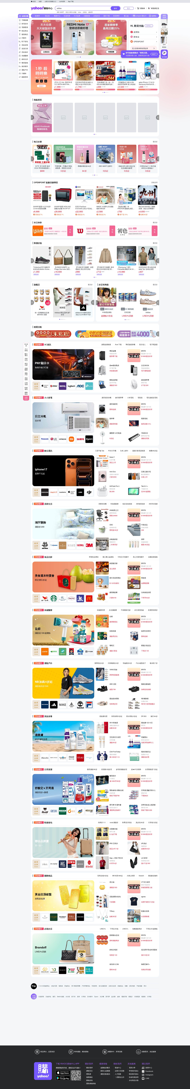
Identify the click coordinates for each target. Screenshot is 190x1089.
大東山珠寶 (131, 875)
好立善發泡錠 (139, 610)
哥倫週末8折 (127, 663)
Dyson (96, 996)
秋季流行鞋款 (127, 822)
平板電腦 (139, 986)
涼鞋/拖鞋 (132, 986)
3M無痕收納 (140, 504)
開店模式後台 (133, 1074)
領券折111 (102, 822)
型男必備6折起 (102, 875)
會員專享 (116, 16)
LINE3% (103, 929)
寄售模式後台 (133, 1071)
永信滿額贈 (113, 610)
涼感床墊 (41, 996)
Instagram (149, 1075)
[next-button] (157, 334)
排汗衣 (73, 996)
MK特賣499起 (117, 875)
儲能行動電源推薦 (138, 451)
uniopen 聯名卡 (141, 16)
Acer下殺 (118, 344)
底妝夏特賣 (103, 716)
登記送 (47, 16)
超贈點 (154, 16)
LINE (147, 1078)
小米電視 (130, 397)
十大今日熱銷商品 (43, 986)
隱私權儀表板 (91, 1083)
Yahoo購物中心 (41, 8)
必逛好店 (97, 16)
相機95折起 (153, 451)
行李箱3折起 (153, 822)
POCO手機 (112, 451)
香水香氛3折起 (131, 716)
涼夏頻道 (87, 16)
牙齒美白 (67, 986)
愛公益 (126, 16)
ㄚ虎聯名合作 (119, 1077)
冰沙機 (102, 996)
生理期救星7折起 (151, 769)
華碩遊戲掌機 (130, 344)
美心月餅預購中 (138, 557)
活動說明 (154, 182)
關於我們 (89, 1067)
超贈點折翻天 (105, 1067)
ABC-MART (60, 12)
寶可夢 (108, 996)
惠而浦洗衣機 (106, 397)
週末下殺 (106, 16)
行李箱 (83, 996)
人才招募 (118, 1074)
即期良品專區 (94, 557)
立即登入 (149, 26)
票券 (78, 996)
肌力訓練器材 (103, 986)
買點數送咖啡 (153, 875)
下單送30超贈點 (152, 929)
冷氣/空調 (54, 986)
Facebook (149, 1071)
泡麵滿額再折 (137, 929)
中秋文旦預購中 (123, 557)
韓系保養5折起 (116, 716)
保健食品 (120, 986)
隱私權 (88, 1074)
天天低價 (77, 16)
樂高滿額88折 (92, 769)
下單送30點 (114, 929)
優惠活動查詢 (105, 1074)
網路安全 (89, 1071)
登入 (128, 8)
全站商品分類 (133, 1080)
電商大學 (132, 1067)
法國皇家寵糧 (153, 557)
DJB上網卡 (124, 451)
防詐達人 (142, 344)
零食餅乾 (94, 986)
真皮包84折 (140, 822)
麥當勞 (90, 12)
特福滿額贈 (114, 504)
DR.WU (144, 716)
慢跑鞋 (143, 996)
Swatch (141, 875)
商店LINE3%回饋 (71, 12)
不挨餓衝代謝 (125, 610)
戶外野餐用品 (86, 986)
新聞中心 (148, 1067)
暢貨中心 (57, 16)
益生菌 (113, 996)
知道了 (154, 54)
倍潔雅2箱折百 (106, 769)
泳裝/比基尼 (112, 986)
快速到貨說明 (133, 1077)
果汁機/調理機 (75, 986)
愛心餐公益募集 (108, 557)
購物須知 (89, 1080)
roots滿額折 (114, 822)
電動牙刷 (124, 996)
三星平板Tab (99, 451)
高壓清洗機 (102, 504)
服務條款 (89, 1077)
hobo (79, 12)
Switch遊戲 (60, 996)
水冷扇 (68, 996)
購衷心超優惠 (105, 1071)
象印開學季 (119, 397)
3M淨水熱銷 (153, 504)
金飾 (118, 996)
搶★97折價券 (136, 769)
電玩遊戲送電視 (152, 397)
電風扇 (140, 397)
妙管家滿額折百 (121, 769)
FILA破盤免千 (141, 663)
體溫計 (131, 996)
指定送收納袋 (127, 504)
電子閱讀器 (154, 344)
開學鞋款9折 (99, 663)
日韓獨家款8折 (113, 663)
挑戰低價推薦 (106, 344)
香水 (145, 986)
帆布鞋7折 (154, 663)
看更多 (164, 47)
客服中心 (118, 1067)
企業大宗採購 (119, 1071)
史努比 (85, 12)
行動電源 (137, 996)
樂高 (54, 996)
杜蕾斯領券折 (153, 610)
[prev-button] (32, 334)
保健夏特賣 (101, 610)
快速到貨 (67, 16)
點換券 (37, 16)
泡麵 (126, 986)
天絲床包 (48, 996)
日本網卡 (90, 996)
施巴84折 (154, 716)
